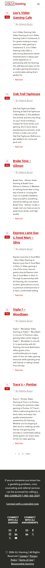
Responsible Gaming (22, 563)
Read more (19, 79)
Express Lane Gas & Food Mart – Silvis (26, 237)
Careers (24, 556)
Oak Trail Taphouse (26, 94)
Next (28, 453)
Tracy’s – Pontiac (25, 384)
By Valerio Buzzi (24, 24)
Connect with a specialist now (22, 503)
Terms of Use (26, 560)
